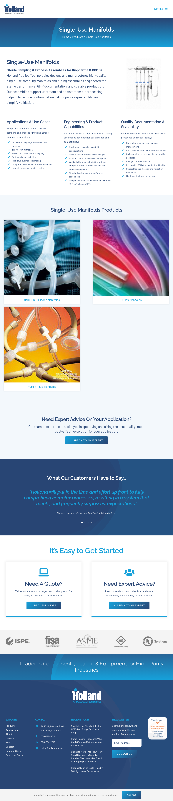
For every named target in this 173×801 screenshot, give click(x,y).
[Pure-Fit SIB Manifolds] (42, 308)
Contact (10, 746)
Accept (131, 794)
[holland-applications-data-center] (14, 5)
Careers (10, 738)
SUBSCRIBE (124, 753)
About (9, 734)
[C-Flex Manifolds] (131, 221)
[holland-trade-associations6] (17, 634)
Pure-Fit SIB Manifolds (42, 386)
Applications (12, 730)
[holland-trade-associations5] (155, 634)
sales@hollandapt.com (53, 748)
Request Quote (14, 751)
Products (11, 725)
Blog (8, 742)
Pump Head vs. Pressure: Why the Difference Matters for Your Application (86, 742)
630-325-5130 (48, 736)
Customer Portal (14, 755)
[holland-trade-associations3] (121, 636)
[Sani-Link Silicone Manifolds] (42, 221)
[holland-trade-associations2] (86, 635)
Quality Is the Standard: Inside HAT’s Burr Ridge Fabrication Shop (86, 729)
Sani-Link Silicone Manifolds (42, 300)
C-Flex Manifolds (131, 300)
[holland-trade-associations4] (52, 636)
